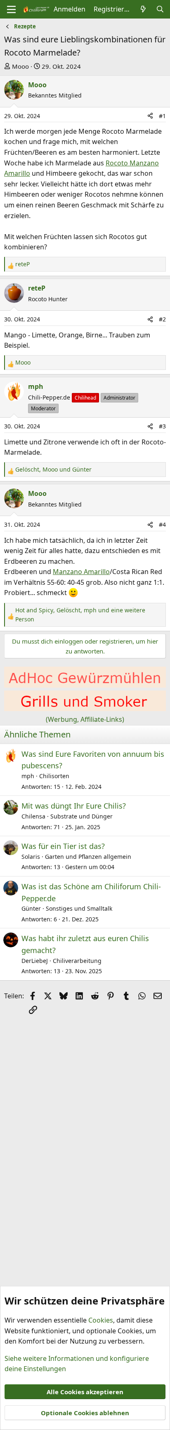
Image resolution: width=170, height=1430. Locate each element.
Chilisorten (54, 776)
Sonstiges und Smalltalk (79, 908)
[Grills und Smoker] (85, 708)
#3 (162, 426)
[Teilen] (150, 116)
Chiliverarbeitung (77, 961)
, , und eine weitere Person (80, 614)
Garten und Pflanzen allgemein (88, 856)
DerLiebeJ (34, 961)
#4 (162, 524)
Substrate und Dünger (81, 816)
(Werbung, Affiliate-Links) (85, 719)
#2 (162, 319)
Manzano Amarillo (81, 571)
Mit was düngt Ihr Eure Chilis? (73, 806)
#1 (162, 116)
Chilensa (33, 816)
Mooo (20, 66)
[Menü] (11, 9)
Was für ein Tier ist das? (63, 846)
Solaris (30, 856)
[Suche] (159, 9)
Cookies (100, 1320)
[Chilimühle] (85, 685)
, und (53, 469)
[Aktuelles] (143, 9)
